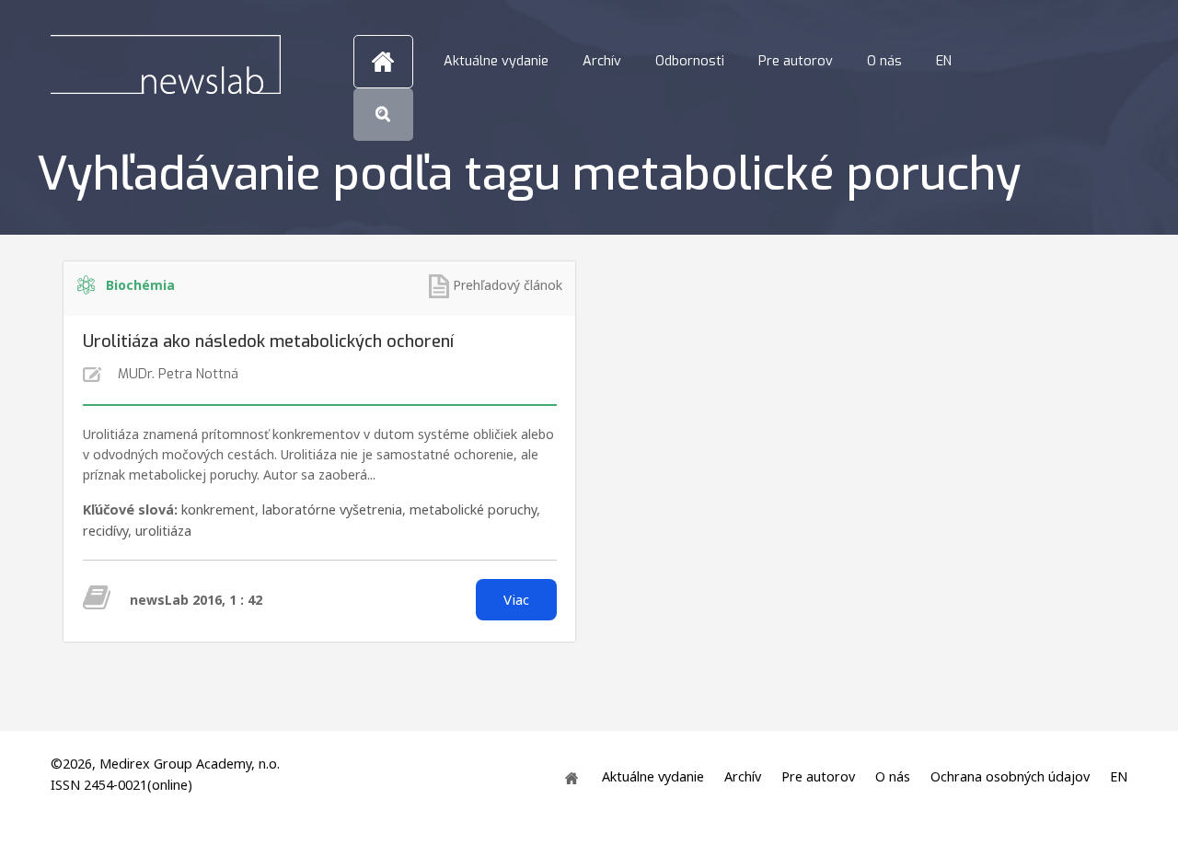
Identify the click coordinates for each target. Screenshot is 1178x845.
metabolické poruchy (473, 509)
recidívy (105, 530)
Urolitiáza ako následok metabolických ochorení (268, 341)
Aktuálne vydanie (496, 61)
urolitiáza (163, 530)
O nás (884, 61)
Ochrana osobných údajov (1010, 777)
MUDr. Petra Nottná (178, 374)
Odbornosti (689, 61)
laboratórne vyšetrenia (332, 509)
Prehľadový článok (507, 285)
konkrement (218, 509)
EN (944, 61)
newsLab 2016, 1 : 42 (196, 599)
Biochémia (140, 285)
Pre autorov (795, 61)
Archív (602, 61)
